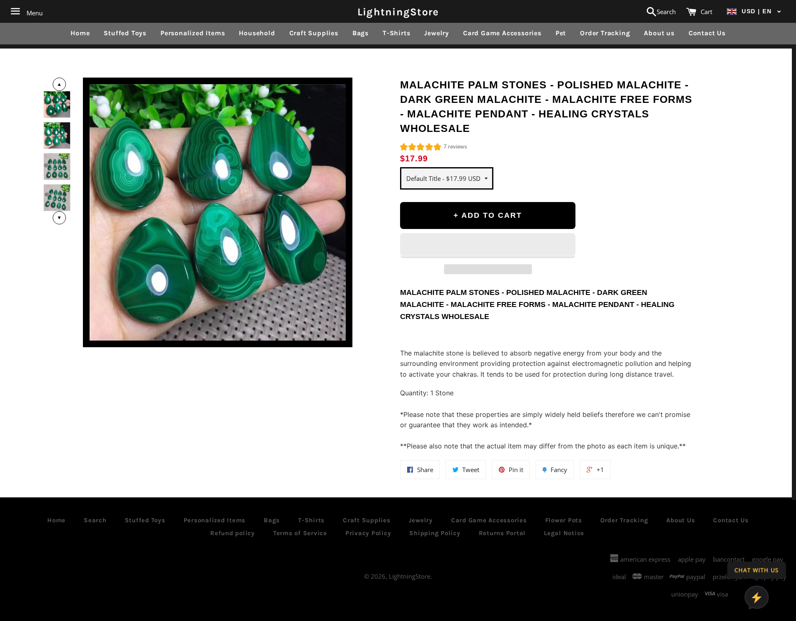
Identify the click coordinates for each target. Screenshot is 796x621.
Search (95, 520)
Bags (360, 33)
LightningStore (398, 11)
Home (80, 33)
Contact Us (707, 33)
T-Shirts (396, 33)
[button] (754, 11)
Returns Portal (502, 533)
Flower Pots (563, 520)
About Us (680, 520)
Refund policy (232, 533)
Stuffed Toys (125, 33)
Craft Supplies (313, 33)
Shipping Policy (434, 533)
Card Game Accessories (502, 33)
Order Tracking (605, 33)
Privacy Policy (368, 533)
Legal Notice (564, 533)
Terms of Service (300, 533)
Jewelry (436, 33)
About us (659, 33)
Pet (561, 33)
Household (257, 33)
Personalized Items (192, 33)
